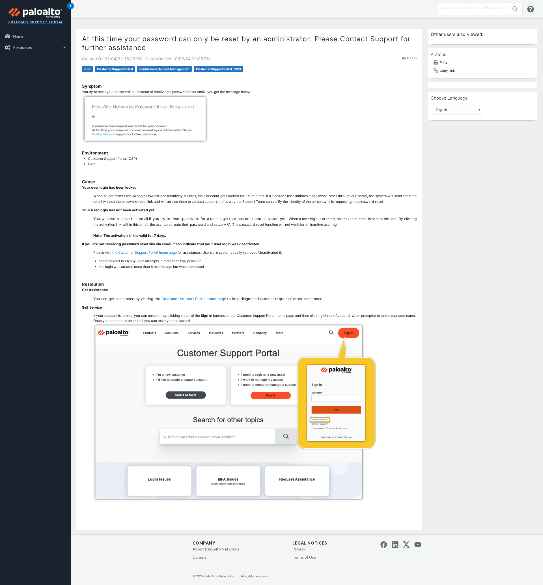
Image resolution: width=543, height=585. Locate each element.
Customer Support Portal (115, 69)
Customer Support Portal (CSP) (218, 69)
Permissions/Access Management (164, 69)
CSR (87, 69)
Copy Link (447, 71)
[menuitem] (35, 36)
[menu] (35, 42)
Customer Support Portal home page (147, 252)
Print (443, 62)
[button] (515, 9)
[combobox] (471, 7)
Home (18, 36)
